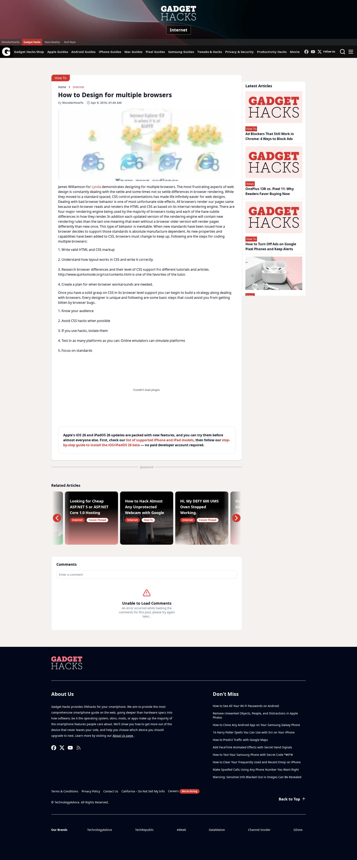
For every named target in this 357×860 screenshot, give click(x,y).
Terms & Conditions (64, 791)
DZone (298, 830)
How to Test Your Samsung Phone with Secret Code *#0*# (253, 755)
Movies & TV (299, 52)
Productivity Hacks (272, 52)
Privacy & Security (239, 52)
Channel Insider (259, 830)
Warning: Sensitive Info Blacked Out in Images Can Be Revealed (257, 777)
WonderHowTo (10, 42)
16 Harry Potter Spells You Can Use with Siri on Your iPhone (254, 732)
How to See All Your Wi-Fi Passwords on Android (246, 706)
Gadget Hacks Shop (29, 52)
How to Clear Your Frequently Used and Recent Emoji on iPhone (257, 762)
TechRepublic (144, 830)
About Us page (123, 736)
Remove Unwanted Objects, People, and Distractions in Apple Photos (255, 715)
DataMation (217, 830)
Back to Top (289, 799)
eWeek (181, 830)
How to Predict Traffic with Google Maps (240, 740)
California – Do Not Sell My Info (143, 791)
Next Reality (52, 42)
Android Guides (83, 52)
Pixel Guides (155, 52)
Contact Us (110, 791)
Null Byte (70, 42)
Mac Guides (133, 52)
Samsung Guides (181, 52)
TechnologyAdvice (99, 830)
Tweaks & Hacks (209, 52)
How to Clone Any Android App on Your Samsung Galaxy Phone (256, 725)
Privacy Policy (91, 791)
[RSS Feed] (78, 747)
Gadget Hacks (32, 42)
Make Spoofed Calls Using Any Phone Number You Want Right (256, 769)
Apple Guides (57, 52)
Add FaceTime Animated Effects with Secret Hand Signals (252, 747)
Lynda (96, 186)
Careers (182, 791)
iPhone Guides (110, 52)
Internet (178, 30)
